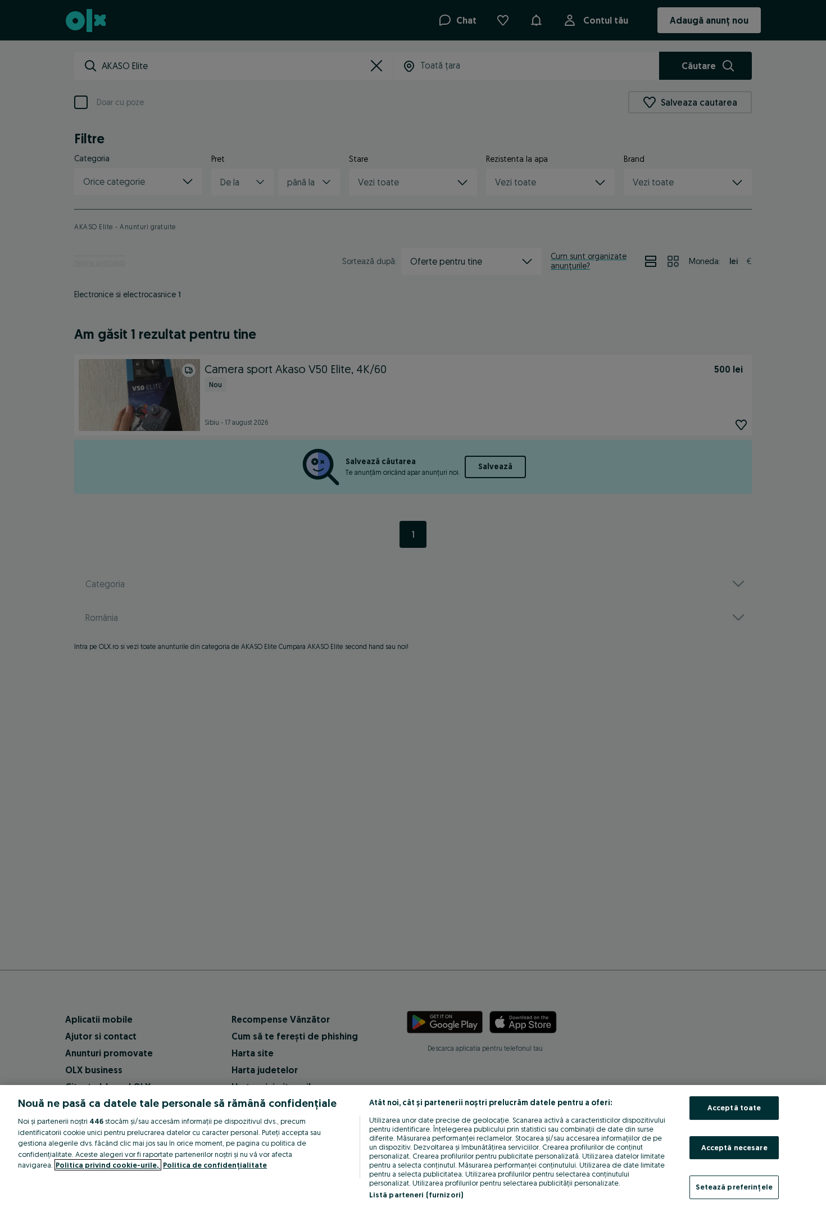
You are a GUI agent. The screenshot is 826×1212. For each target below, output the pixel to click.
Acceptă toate (734, 1107)
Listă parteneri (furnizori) (416, 1194)
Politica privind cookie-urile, (108, 1164)
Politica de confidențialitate (215, 1164)
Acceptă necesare (734, 1147)
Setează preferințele (734, 1186)
